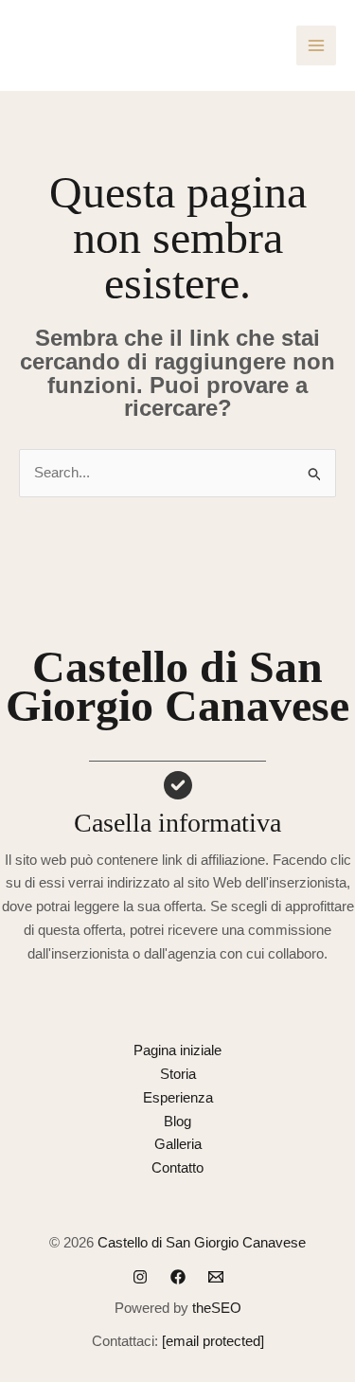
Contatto (177, 1167)
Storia (178, 1074)
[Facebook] (178, 1276)
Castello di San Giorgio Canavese (202, 1242)
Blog (177, 1121)
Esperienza (178, 1097)
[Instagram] (140, 1276)
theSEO (216, 1308)
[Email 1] (215, 1276)
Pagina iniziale (177, 1050)
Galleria (178, 1144)
